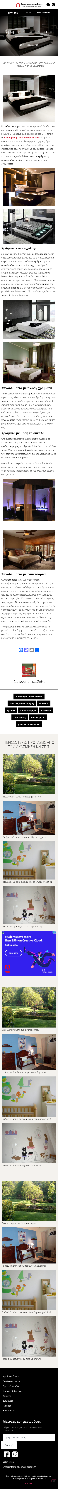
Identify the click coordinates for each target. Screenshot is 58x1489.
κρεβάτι (11, 710)
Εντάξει (29, 1483)
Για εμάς (28, 12)
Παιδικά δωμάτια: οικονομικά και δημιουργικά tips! (27, 881)
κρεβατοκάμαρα (28, 710)
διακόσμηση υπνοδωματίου (29, 696)
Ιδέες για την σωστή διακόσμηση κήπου (22, 796)
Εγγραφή (8, 1445)
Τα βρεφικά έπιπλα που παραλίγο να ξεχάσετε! (25, 837)
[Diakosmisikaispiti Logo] (29, 4)
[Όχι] (53, 1480)
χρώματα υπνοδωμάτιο (29, 724)
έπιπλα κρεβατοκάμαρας (22, 703)
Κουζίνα (7, 1395)
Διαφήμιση (13, 13)
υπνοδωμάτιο (38, 717)
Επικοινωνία (43, 12)
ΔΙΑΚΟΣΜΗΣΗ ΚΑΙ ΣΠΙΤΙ (13, 63)
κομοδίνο (43, 703)
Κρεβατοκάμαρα (11, 1376)
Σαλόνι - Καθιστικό (12, 1391)
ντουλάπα (46, 710)
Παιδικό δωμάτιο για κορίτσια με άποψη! (22, 926)
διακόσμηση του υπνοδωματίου (21, 137)
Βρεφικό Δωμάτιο (11, 1386)
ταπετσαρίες (20, 717)
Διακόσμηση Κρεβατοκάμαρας (40, 63)
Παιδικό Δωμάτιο (11, 1381)
